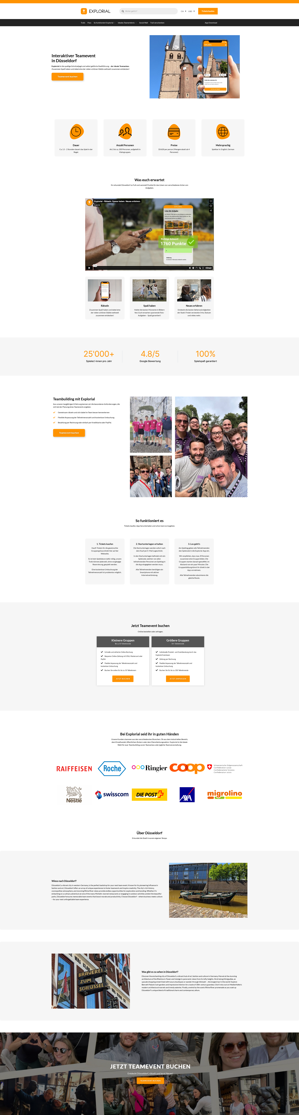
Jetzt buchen (123, 679)
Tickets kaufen (208, 11)
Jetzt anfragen (178, 679)
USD (190, 11)
